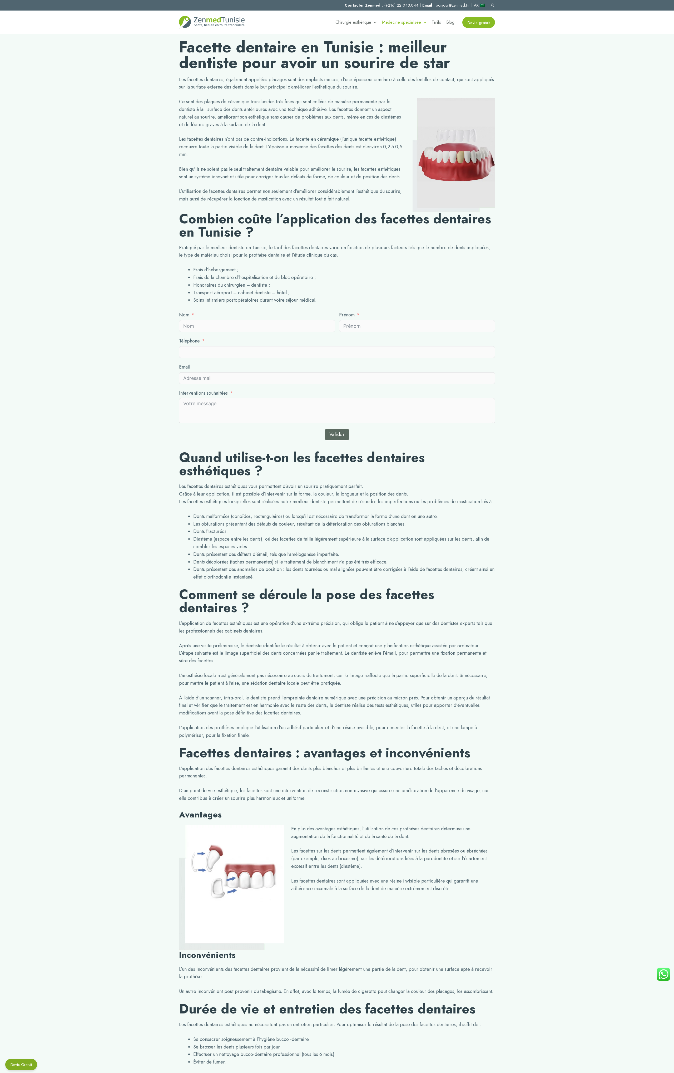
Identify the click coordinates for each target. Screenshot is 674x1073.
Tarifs (436, 22)
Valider (337, 434)
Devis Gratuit (21, 1064)
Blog (450, 22)
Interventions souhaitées (203, 393)
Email (184, 367)
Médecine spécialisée (401, 22)
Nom (184, 314)
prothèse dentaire (267, 255)
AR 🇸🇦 (479, 5)
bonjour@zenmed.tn (453, 5)
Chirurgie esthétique (353, 22)
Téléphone (189, 340)
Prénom (347, 314)
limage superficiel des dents (253, 653)
